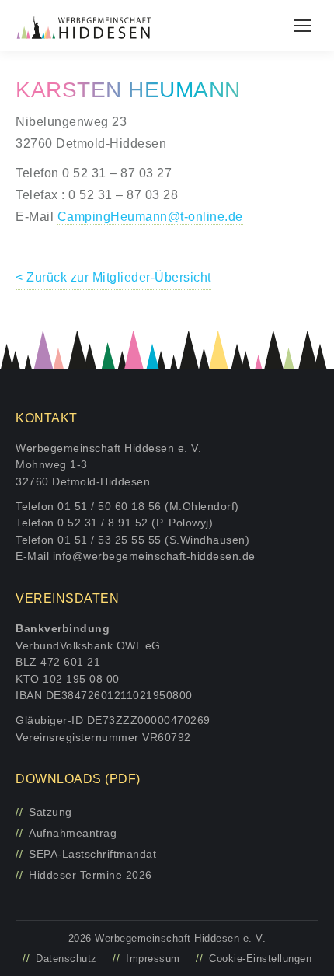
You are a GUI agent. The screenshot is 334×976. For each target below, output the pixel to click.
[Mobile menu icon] (302, 25)
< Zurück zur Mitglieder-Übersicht (113, 277)
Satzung (50, 812)
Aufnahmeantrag (73, 833)
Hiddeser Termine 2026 (90, 875)
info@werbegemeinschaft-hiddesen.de (154, 556)
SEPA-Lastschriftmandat (92, 854)
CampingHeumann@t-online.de (150, 216)
